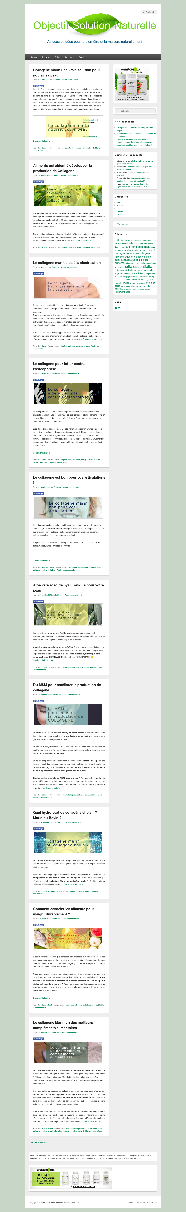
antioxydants (137, 243)
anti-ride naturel (67, 148)
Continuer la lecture (43, 140)
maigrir (85, 1005)
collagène (64, 247)
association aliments (74, 1005)
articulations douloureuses (78, 567)
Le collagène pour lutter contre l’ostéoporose (134, 142)
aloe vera (79, 667)
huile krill (144, 270)
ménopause (138, 279)
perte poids (93, 1005)
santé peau (85, 346)
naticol (89, 148)
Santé (81, 57)
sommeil (129, 289)
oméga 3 (127, 282)
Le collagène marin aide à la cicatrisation (67, 262)
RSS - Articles (122, 224)
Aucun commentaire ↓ (71, 79)
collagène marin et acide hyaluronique (47, 1131)
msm (87, 795)
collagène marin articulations (44, 570)
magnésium (150, 273)
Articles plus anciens (38, 1142)
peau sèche (141, 283)
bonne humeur (129, 250)
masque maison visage (147, 277)
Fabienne (56, 79)
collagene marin (80, 148)
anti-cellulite (146, 240)
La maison (69, 57)
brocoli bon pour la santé (145, 250)
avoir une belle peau (68, 795)
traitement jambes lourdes (141, 289)
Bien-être (46, 57)
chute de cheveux (132, 253)
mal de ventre (134, 277)
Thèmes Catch (151, 1202)
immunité (136, 273)
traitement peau (96, 795)
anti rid (86, 667)
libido (143, 273)
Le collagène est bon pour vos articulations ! (134, 145)
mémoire (128, 279)
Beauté (34, 57)
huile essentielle (138, 266)
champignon (120, 253)
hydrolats (127, 273)
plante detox (137, 285)
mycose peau (119, 280)
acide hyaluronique (68, 667)
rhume (123, 289)
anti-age (93, 667)
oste (45, 462)
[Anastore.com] (132, 100)
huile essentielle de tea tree (128, 270)
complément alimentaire (72, 1131)
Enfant (57, 57)
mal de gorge (125, 277)
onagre (134, 283)
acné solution (137, 240)
